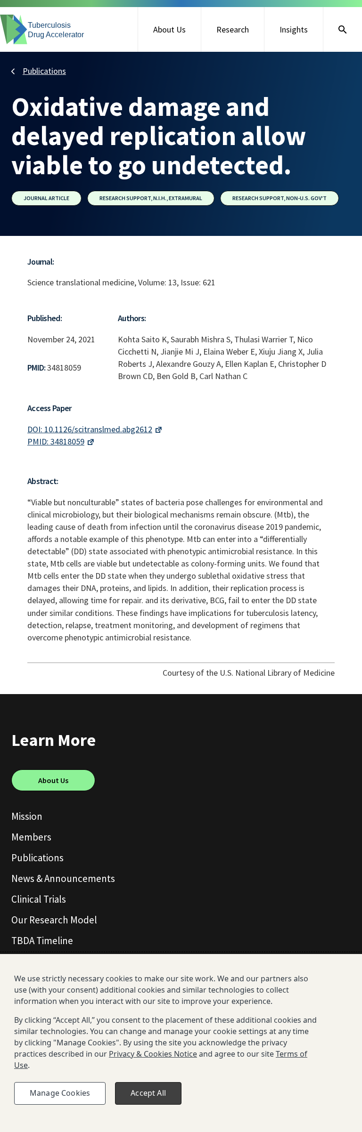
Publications (44, 70)
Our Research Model (54, 920)
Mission (26, 816)
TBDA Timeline (42, 940)
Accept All (148, 1093)
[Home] (42, 29)
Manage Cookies (60, 1093)
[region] (181, 1043)
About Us (169, 29)
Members (31, 837)
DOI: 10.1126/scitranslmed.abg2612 (89, 429)
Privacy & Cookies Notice (153, 1054)
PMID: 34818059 (55, 441)
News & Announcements (63, 878)
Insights (294, 29)
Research (232, 29)
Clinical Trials (38, 899)
